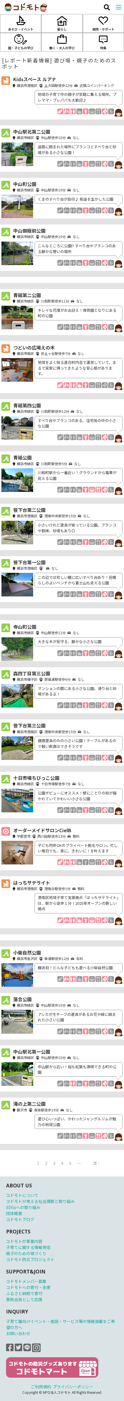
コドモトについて (22, 1195)
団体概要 (14, 1213)
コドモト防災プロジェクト (30, 1259)
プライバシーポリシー (73, 1386)
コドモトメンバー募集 (26, 1281)
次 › (96, 1163)
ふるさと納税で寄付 (24, 1293)
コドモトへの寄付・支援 (28, 1287)
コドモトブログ (20, 1219)
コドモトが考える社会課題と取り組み (40, 1201)
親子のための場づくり (26, 1253)
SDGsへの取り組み (23, 1207)
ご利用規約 (41, 1386)
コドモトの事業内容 (24, 1241)
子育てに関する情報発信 (28, 1247)
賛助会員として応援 (24, 1299)
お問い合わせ (18, 1333)
